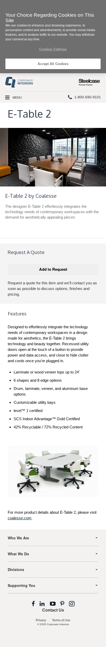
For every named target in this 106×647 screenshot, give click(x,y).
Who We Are (18, 537)
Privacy (41, 620)
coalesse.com (19, 518)
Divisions (16, 569)
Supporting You (21, 585)
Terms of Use (61, 620)
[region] (53, 36)
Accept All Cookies (53, 64)
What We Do (18, 553)
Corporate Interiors (58, 624)
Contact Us (53, 610)
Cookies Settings (53, 49)
